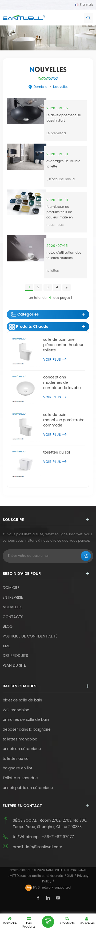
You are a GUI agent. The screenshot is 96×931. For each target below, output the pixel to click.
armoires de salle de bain (26, 719)
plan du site (14, 665)
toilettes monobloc (20, 739)
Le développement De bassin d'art (63, 118)
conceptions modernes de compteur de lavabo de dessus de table (62, 383)
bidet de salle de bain (22, 700)
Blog (8, 626)
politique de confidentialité (30, 636)
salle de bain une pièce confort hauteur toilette (63, 345)
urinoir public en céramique (28, 788)
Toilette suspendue (20, 778)
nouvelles (60, 87)
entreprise (13, 597)
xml (6, 646)
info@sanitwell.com (44, 847)
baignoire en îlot (17, 768)
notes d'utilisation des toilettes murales (63, 255)
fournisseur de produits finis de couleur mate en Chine (59, 211)
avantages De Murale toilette (63, 164)
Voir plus (52, 359)
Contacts (13, 617)
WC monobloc (16, 710)
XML (70, 875)
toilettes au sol (56, 452)
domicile (40, 86)
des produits (15, 656)
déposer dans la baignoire (27, 729)
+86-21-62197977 (58, 837)
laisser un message (48, 921)
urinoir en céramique (22, 749)
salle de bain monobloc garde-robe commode (64, 420)
